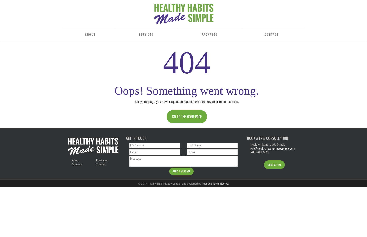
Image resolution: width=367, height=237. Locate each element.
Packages (209, 34)
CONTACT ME (274, 165)
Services (145, 34)
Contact (272, 34)
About (90, 34)
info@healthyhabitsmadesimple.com (272, 148)
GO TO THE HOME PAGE (187, 116)
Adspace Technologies (215, 183)
